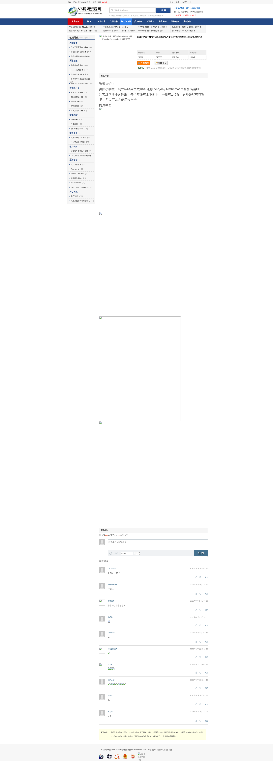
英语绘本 (102, 21)
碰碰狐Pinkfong (76, 178)
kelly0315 (111, 695)
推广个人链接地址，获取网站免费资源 (188, 12)
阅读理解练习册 (144, 31)
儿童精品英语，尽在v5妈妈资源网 (187, 8)
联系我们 (185, 2)
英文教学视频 (82, 31)
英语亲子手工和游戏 (78, 138)
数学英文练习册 (144, 27)
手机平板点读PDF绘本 (111, 27)
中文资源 (163, 21)
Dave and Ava (75, 169)
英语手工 (150, 21)
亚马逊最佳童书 (188, 27)
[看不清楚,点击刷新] (137, 553)
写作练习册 (92, 31)
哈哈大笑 (111, 680)
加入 (178, 2)
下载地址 (141, 68)
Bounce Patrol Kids (77, 174)
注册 (99, 2)
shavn (110, 665)
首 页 (89, 21)
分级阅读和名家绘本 (111, 31)
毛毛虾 (110, 617)
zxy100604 (112, 568)
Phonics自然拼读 (88, 27)
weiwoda (111, 633)
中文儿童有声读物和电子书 (81, 156)
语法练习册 (155, 27)
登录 (94, 2)
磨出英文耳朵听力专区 (79, 83)
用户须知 (75, 21)
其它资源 (187, 21)
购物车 (104, 2)
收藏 (171, 2)
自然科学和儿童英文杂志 (80, 79)
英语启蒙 (114, 21)
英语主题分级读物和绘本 (80, 56)
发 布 (201, 553)
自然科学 (163, 27)
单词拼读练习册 (157, 31)
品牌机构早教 (190, 31)
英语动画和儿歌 (75, 27)
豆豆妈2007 (112, 649)
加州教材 (125, 27)
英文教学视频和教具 (78, 74)
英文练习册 (126, 21)
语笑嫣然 (111, 601)
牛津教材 (123, 31)
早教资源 (175, 21)
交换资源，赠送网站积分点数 (185, 15)
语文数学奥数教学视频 (79, 151)
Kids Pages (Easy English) (80, 187)
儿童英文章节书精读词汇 (80, 201)
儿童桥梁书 (176, 27)
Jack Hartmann (76, 183)
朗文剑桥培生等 (178, 31)
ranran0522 (112, 585)
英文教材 (138, 21)
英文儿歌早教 (76, 165)
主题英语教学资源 (78, 142)
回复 (206, 577)
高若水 (110, 712)
